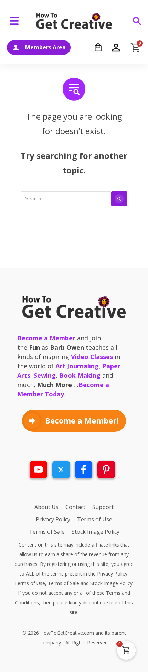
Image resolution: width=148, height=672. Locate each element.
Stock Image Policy (111, 583)
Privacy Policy (112, 573)
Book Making (80, 375)
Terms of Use (29, 583)
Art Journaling (77, 366)
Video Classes (92, 357)
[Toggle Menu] (15, 21)
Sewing (45, 375)
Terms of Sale (63, 583)
